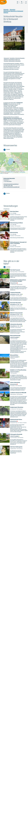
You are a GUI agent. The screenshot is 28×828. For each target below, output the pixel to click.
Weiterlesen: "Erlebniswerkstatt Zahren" (14, 425)
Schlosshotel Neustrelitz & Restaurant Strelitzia (13, 11)
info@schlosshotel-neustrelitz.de (10, 184)
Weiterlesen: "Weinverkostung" (14, 236)
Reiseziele (12, 9)
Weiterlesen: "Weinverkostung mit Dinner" (14, 226)
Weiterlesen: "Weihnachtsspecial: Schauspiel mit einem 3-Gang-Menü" (14, 247)
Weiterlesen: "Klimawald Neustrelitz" (14, 344)
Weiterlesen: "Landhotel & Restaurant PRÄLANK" (14, 398)
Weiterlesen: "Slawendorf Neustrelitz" (14, 306)
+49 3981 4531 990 (7, 185)
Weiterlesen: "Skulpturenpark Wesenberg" (14, 412)
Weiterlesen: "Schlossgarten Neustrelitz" (14, 439)
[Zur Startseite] (3, 2)
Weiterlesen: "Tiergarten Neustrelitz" (14, 296)
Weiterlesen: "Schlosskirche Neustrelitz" (14, 328)
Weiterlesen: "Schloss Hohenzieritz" (14, 386)
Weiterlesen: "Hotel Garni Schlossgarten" (14, 450)
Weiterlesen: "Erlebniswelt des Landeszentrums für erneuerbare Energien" (14, 285)
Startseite (6, 9)
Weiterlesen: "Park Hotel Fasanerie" (14, 274)
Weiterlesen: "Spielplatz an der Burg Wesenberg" (14, 375)
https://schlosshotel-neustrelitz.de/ (11, 187)
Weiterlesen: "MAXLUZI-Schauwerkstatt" (14, 317)
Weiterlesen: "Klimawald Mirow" (14, 361)
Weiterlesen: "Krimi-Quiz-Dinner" (14, 215)
